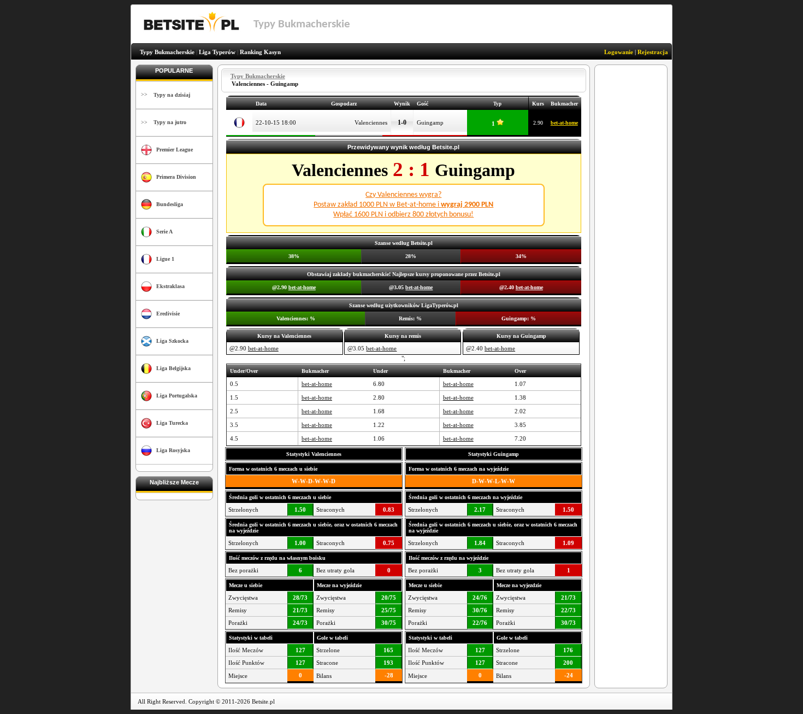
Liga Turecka (172, 423)
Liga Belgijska (173, 368)
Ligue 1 (165, 259)
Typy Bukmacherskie (167, 52)
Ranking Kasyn (260, 52)
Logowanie (618, 52)
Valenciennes (371, 122)
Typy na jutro (169, 122)
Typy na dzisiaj (171, 95)
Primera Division (176, 177)
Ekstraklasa (170, 286)
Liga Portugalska (176, 396)
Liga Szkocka (172, 341)
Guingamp (430, 122)
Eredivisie (168, 314)
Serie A (164, 232)
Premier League (174, 150)
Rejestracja (652, 52)
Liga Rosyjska (173, 450)
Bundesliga (169, 204)
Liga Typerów (217, 52)
